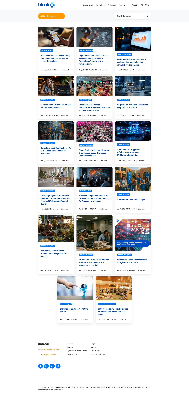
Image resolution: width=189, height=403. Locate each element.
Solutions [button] (112, 5)
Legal (93, 344)
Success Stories (72, 354)
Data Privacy (95, 351)
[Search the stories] (148, 16)
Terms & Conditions (98, 354)
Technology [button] (123, 5)
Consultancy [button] (88, 5)
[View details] (40, 366)
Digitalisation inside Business (77, 351)
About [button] (134, 5)
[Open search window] (142, 5)
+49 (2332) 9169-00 (51, 349)
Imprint (93, 347)
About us (70, 347)
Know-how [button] (100, 5)
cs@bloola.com (50, 355)
